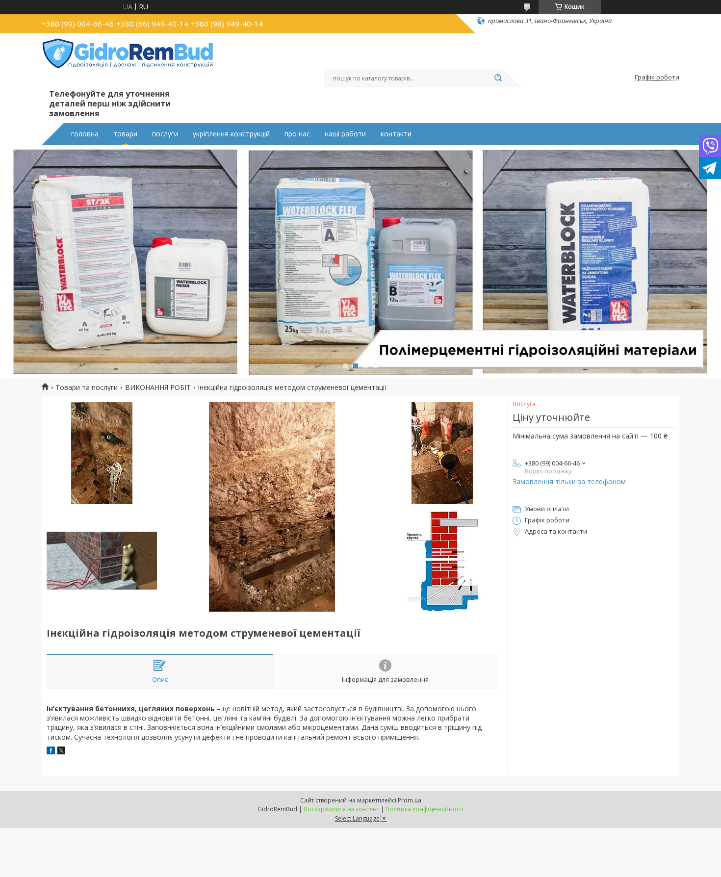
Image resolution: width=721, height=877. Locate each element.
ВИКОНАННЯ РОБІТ (158, 387)
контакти (396, 133)
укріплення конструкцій (231, 133)
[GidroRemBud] (127, 62)
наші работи (345, 133)
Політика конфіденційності (425, 809)
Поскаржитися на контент (341, 809)
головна (85, 133)
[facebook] (51, 751)
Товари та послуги (86, 387)
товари (125, 133)
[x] (61, 751)
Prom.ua (409, 800)
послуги (165, 133)
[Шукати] (498, 78)
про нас (297, 133)
